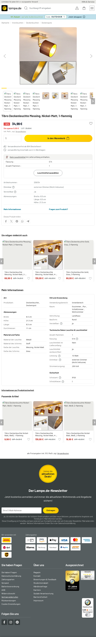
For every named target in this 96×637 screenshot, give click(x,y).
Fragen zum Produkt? (58, 209)
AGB (3, 590)
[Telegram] (28, 221)
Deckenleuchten (32, 23)
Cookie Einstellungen (11, 604)
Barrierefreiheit (40, 597)
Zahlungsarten (8, 579)
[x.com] (11, 221)
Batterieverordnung (10, 586)
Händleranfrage (40, 586)
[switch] (87, 614)
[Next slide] (93, 101)
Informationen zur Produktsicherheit (18, 390)
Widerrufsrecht (8, 593)
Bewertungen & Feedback (45, 579)
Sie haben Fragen (9, 572)
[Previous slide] (3, 101)
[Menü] (92, 599)
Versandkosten (21, 131)
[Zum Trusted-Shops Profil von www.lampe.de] (80, 581)
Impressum (38, 600)
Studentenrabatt (41, 583)
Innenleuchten (17, 23)
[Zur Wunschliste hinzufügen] (90, 123)
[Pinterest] (17, 221)
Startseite (5, 23)
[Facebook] (6, 221)
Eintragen (50, 510)
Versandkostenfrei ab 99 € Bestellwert (24, 146)
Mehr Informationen (12, 209)
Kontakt (37, 576)
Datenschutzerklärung (66, 523)
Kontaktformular (50, 521)
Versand (5, 583)
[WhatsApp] (22, 221)
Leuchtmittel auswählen (48, 173)
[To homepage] (11, 8)
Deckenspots (47, 23)
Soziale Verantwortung (43, 593)
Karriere (37, 590)
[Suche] (25, 8)
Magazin (37, 572)
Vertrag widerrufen (10, 597)
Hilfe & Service (88, 2)
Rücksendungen (9, 600)
